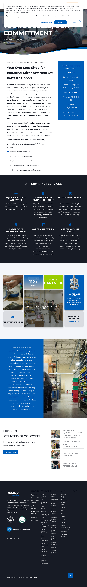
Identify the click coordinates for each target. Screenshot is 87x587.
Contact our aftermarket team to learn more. (74, 302)
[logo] (13, 493)
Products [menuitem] (54, 491)
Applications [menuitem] (45, 491)
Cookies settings (46, 22)
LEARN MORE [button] (73, 321)
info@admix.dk (71, 108)
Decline (74, 22)
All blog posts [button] (10, 452)
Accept (60, 22)
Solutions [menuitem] (35, 491)
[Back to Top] (70, 575)
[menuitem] (34, 495)
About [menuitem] (63, 491)
